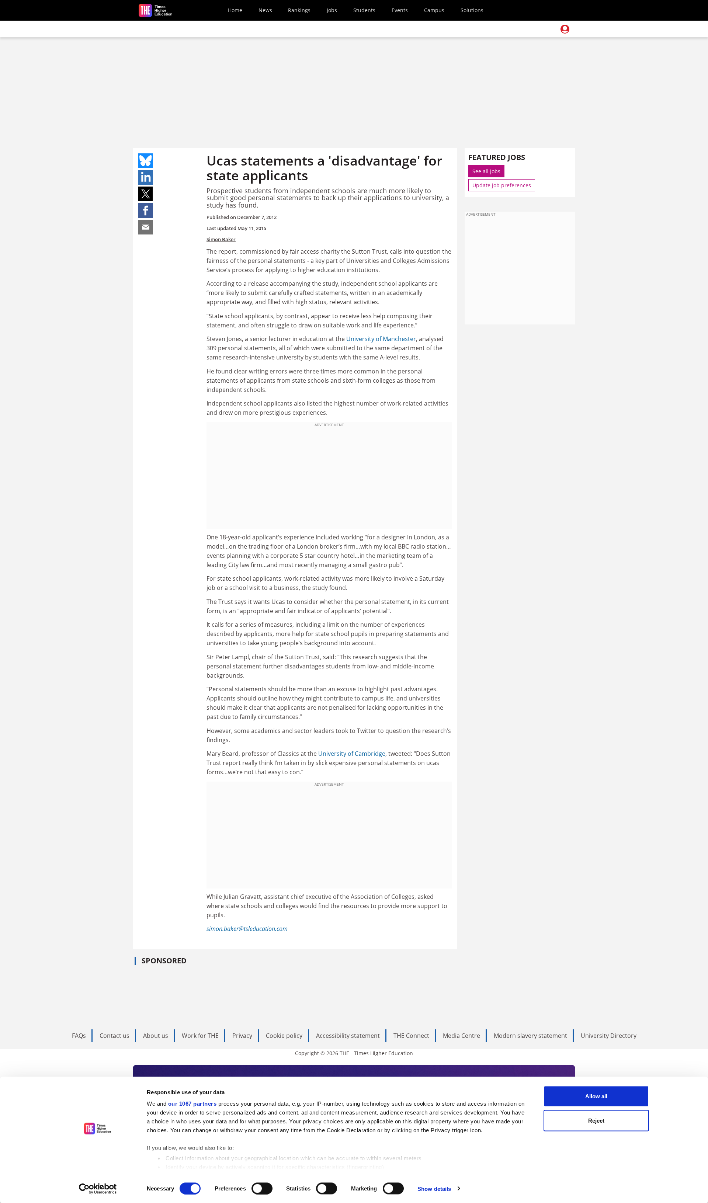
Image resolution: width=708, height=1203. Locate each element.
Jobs (332, 10)
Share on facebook (145, 210)
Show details (434, 1188)
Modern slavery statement (530, 1036)
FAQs (79, 1036)
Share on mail (145, 227)
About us (155, 1036)
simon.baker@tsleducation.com (247, 929)
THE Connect (411, 1036)
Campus (434, 10)
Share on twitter (145, 194)
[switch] (262, 1188)
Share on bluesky (145, 160)
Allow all (596, 1096)
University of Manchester (381, 339)
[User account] (565, 29)
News (265, 10)
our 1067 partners (192, 1104)
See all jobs (486, 171)
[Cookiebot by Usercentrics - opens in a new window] (98, 1188)
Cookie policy (284, 1036)
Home (235, 10)
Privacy (242, 1036)
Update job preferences (501, 185)
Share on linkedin (145, 177)
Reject (596, 1120)
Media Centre (461, 1036)
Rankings (299, 10)
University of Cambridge (351, 754)
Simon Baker (221, 239)
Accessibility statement (348, 1036)
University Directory (608, 1036)
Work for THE (200, 1036)
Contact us (114, 1036)
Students (364, 10)
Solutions (472, 10)
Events (400, 10)
